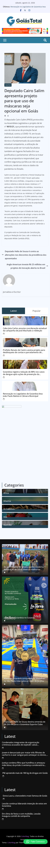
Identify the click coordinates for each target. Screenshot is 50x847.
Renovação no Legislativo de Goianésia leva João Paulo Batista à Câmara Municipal (28, 8)
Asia (5, 517)
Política (8, 85)
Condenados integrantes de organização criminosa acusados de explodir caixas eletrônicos (20, 743)
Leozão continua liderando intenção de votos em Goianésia (24, 804)
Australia (7, 524)
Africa (6, 493)
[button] (35, 841)
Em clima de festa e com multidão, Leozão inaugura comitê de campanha (21, 815)
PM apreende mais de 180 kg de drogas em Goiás (25, 773)
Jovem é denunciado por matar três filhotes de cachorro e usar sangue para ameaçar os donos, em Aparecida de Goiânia (24, 753)
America (7, 501)
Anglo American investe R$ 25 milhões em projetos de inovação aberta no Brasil (26, 266)
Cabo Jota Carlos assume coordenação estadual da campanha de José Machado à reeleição (25, 329)
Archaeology (9, 509)
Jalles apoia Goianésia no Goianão (19, 617)
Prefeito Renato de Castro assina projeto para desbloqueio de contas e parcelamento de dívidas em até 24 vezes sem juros (24, 351)
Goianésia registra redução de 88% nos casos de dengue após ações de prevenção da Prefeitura (24, 373)
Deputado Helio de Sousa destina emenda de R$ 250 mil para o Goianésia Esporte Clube (24, 723)
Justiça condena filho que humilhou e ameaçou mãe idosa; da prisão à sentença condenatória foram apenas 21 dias (23, 764)
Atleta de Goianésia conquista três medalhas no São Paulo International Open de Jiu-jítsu (24, 679)
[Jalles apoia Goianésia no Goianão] (25, 600)
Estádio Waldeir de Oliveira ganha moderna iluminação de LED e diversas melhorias (24, 568)
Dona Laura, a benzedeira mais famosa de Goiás (25, 796)
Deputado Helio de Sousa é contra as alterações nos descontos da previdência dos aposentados (25, 255)
